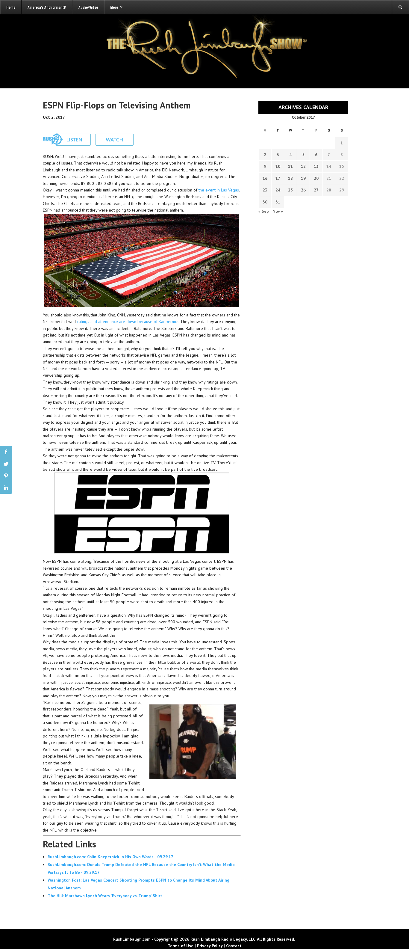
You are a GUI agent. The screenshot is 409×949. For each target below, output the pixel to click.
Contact (234, 945)
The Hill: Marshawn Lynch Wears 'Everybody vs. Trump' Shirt (105, 895)
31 (277, 202)
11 (290, 166)
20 (316, 178)
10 (277, 166)
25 (290, 190)
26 (303, 190)
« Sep (263, 211)
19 (303, 178)
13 (316, 166)
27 (316, 190)
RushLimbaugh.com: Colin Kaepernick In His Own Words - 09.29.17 (110, 856)
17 (277, 178)
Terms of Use (180, 945)
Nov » (277, 211)
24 (277, 190)
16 (265, 178)
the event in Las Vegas (219, 190)
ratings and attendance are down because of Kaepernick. (128, 321)
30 (265, 202)
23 (265, 190)
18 (290, 178)
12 (303, 166)
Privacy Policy (209, 945)
